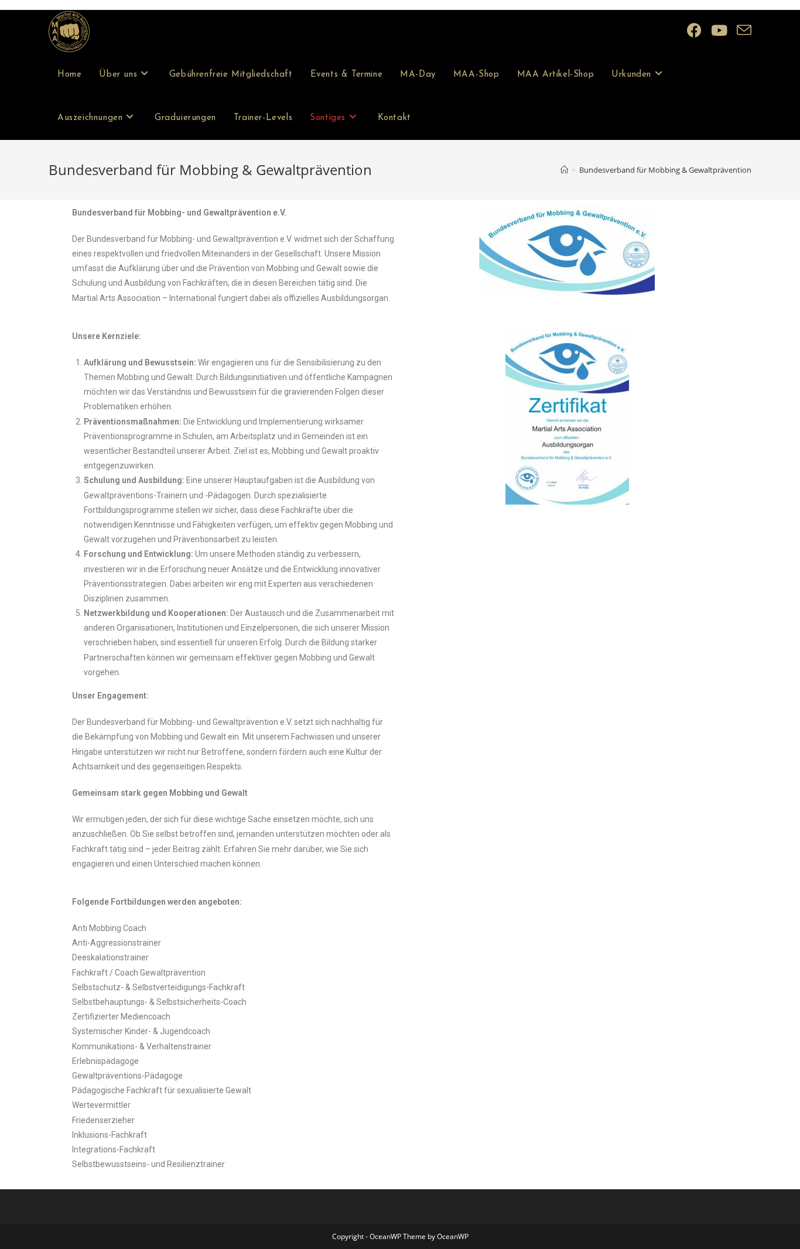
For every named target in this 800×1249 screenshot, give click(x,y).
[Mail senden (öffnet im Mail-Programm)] (744, 30)
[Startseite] (564, 170)
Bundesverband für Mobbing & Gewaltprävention (665, 170)
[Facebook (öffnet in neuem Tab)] (694, 30)
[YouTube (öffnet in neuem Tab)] (719, 30)
